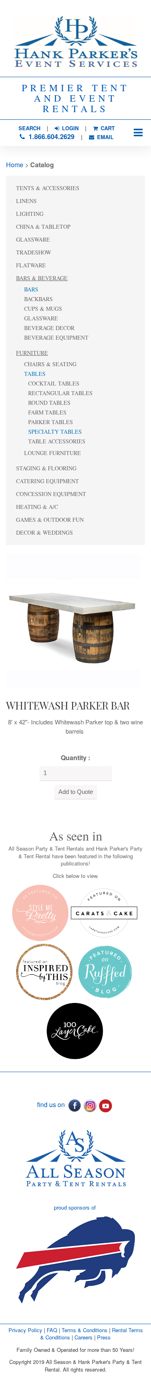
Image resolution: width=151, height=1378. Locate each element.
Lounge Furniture (52, 453)
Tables (35, 373)
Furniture (32, 353)
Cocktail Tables (53, 383)
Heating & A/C (37, 507)
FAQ (52, 1330)
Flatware (31, 265)
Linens (26, 201)
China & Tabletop (43, 226)
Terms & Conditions (85, 1330)
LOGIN (69, 128)
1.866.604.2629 (50, 136)
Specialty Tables (55, 431)
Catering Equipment (47, 481)
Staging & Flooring (46, 468)
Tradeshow (33, 252)
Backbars (38, 299)
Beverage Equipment (56, 337)
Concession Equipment (51, 494)
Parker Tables (50, 422)
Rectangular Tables (60, 393)
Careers (84, 1337)
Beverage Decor (49, 328)
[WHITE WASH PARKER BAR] (73, 619)
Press (104, 1337)
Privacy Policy (25, 1330)
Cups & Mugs (43, 308)
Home (14, 164)
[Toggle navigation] (138, 133)
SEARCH (29, 128)
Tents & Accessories (47, 188)
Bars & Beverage (42, 278)
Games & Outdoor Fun (50, 519)
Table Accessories (56, 441)
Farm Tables (47, 412)
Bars (31, 289)
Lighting (29, 213)
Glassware (33, 239)
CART (107, 128)
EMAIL (104, 137)
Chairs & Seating (50, 364)
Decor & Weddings (44, 532)
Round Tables (49, 402)
